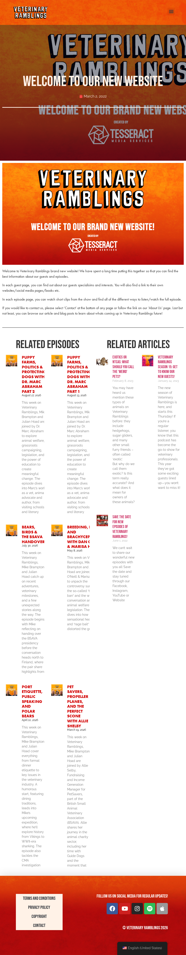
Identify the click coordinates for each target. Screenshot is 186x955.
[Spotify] (149, 908)
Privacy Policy (39, 907)
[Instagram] (137, 908)
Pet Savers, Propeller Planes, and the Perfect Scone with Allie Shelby (77, 706)
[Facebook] (112, 908)
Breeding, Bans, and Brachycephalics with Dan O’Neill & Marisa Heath (85, 536)
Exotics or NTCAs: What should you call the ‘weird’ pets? (123, 367)
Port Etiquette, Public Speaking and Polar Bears (32, 701)
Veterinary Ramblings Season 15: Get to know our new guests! (168, 367)
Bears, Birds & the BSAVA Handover (33, 534)
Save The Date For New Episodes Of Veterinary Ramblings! (122, 527)
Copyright (39, 916)
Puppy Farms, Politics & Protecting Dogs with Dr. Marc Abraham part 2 (34, 374)
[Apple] (162, 908)
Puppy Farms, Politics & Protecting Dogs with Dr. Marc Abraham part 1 (79, 374)
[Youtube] (124, 908)
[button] (171, 11)
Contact (39, 925)
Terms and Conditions (39, 898)
